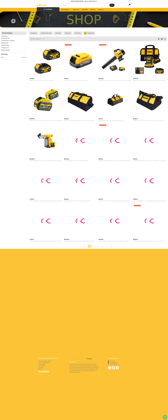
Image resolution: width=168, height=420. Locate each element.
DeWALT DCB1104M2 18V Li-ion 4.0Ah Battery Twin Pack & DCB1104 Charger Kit (149, 200)
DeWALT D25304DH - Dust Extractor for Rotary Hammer (76, 160)
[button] (36, 39)
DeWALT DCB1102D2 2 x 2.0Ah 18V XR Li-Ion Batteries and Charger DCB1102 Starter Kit (46, 200)
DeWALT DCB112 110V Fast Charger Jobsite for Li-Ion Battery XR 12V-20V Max (149, 241)
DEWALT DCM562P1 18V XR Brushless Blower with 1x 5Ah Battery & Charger (115, 80)
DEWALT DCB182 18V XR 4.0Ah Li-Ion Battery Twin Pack (41, 80)
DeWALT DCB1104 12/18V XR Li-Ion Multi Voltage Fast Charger (77, 200)
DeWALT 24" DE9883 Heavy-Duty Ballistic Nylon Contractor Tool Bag (79, 120)
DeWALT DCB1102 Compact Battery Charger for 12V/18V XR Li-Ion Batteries (149, 160)
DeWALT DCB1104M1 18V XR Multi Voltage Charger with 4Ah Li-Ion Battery (114, 200)
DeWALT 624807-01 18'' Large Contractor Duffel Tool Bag (111, 120)
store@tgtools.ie (114, 362)
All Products (4, 36)
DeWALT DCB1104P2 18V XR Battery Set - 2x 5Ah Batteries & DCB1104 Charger (79, 241)
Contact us (112, 361)
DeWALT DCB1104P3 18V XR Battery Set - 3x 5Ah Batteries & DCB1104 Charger (114, 241)
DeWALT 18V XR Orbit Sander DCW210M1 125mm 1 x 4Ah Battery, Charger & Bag (149, 80)
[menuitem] (66, 9)
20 (43, 38)
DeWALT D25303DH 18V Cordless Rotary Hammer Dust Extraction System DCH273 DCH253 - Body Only (46, 160)
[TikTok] (113, 367)
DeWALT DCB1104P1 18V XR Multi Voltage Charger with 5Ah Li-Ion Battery (45, 241)
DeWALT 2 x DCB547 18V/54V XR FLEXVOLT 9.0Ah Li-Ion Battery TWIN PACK (46, 120)
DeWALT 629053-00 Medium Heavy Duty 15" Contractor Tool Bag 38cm (148, 120)
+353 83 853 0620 (114, 364)
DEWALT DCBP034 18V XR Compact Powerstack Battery (76, 80)
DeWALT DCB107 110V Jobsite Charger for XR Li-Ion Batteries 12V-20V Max (115, 160)
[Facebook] (109, 367)
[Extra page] (117, 367)
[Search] (112, 5)
